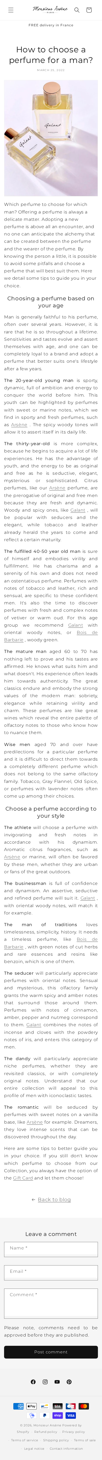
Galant (77, 510)
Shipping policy (56, 1440)
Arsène (19, 424)
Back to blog (54, 1200)
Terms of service (24, 1440)
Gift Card (23, 1178)
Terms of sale (85, 1440)
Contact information (66, 1449)
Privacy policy (73, 1432)
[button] (11, 10)
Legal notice (34, 1449)
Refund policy (45, 1432)
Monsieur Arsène (47, 1425)
